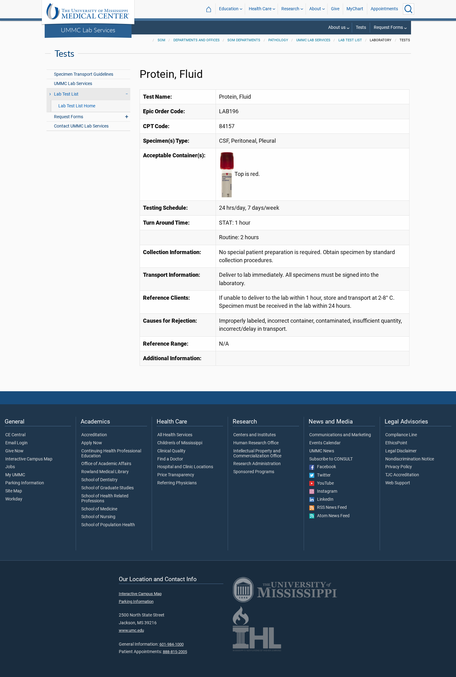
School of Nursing (98, 516)
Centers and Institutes (254, 435)
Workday (13, 499)
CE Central (15, 435)
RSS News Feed (330, 507)
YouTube (324, 483)
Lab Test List (350, 40)
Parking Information (24, 483)
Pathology (278, 40)
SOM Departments (243, 40)
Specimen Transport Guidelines (83, 74)
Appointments (384, 8)
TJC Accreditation (402, 475)
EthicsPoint (396, 443)
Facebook (325, 466)
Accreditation (94, 435)
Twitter (322, 475)
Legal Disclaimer (401, 451)
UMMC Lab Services (88, 29)
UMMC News (321, 451)
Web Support (397, 483)
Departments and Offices (196, 40)
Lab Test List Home (76, 106)
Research (290, 8)
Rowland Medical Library (105, 471)
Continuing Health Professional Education (111, 454)
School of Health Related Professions (104, 499)
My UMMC (15, 475)
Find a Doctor (170, 459)
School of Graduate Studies (107, 488)
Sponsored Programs (253, 471)
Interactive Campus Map (28, 459)
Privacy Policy (398, 466)
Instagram (325, 491)
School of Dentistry (99, 479)
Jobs (10, 466)
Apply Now (91, 443)
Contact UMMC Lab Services (81, 126)
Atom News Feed (332, 515)
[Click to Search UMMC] (408, 9)
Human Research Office (256, 443)
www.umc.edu (131, 630)
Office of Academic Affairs (106, 463)
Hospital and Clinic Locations (185, 466)
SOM (161, 40)
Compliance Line (401, 435)
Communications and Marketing (340, 435)
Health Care (260, 8)
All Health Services (174, 435)
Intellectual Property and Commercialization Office (257, 454)
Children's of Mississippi (179, 443)
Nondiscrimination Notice (409, 459)
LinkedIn (323, 499)
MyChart (354, 8)
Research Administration (257, 463)
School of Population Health (108, 524)
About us (337, 27)
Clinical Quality (171, 451)
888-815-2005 (175, 651)
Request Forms (388, 27)
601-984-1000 (171, 644)
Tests (361, 27)
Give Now (14, 451)
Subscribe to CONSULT (331, 459)
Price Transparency (175, 475)
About (315, 8)
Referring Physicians (177, 483)
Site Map (13, 491)
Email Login (16, 443)
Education (229, 8)
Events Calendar (325, 443)
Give (335, 8)
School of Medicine (99, 509)
